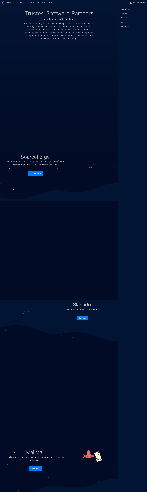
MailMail (124, 18)
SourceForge (125, 9)
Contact (49, 2)
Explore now (35, 173)
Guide (20, 2)
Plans (38, 2)
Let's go (83, 318)
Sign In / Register (139, 2)
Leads (43, 2)
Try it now (35, 469)
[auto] (131, 2)
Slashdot (124, 13)
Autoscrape (10, 3)
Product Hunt (125, 26)
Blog (25, 2)
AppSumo (124, 22)
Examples (31, 2)
